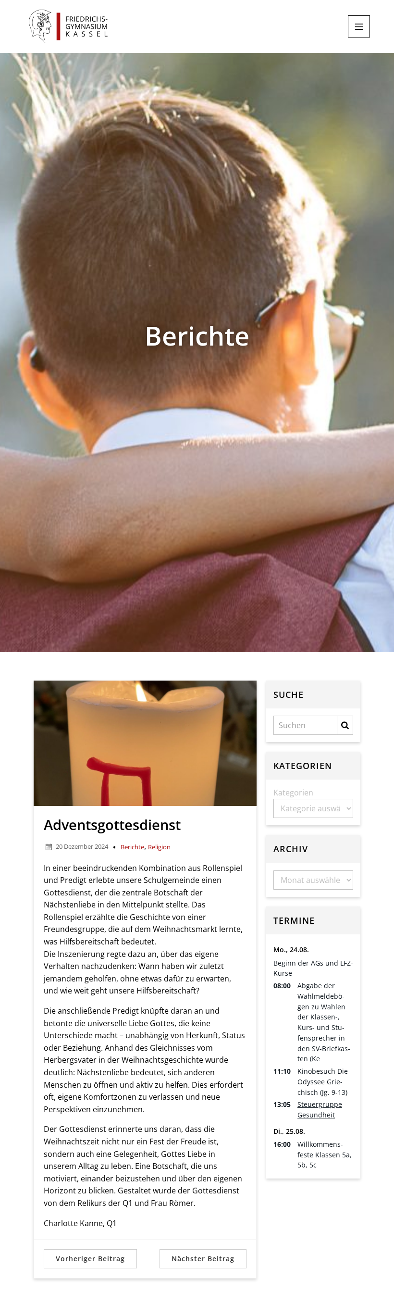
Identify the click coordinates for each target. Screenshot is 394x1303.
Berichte (132, 847)
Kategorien (293, 792)
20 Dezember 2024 (82, 846)
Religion (159, 847)
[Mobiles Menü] (359, 26)
